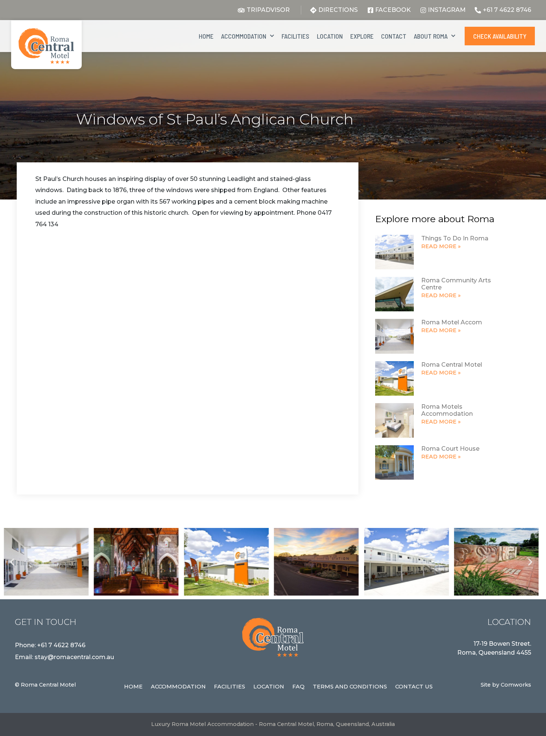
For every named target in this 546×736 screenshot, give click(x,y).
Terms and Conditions (350, 686)
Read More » (441, 246)
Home (206, 36)
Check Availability (499, 36)
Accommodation (243, 36)
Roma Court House (450, 448)
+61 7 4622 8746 (61, 645)
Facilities (295, 36)
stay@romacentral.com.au (74, 657)
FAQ (298, 686)
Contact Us (414, 686)
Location (330, 36)
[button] (12, 562)
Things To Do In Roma (454, 238)
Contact (393, 36)
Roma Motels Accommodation (447, 410)
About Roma (431, 36)
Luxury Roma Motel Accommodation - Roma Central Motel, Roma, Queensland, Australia (273, 724)
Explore (362, 36)
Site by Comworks (506, 684)
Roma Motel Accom (451, 322)
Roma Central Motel (451, 364)
